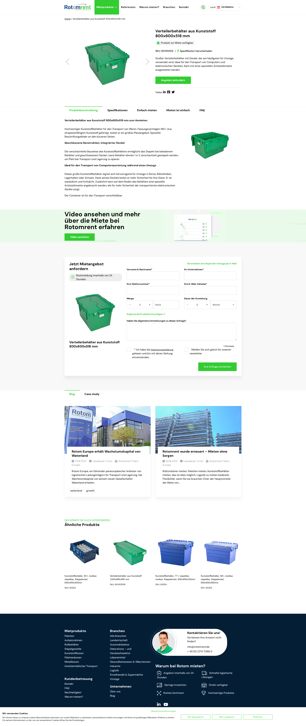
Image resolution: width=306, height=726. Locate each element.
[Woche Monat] (223, 305)
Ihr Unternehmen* (194, 269)
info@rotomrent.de (198, 646)
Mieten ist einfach (178, 110)
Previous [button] (68, 61)
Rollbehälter (72, 644)
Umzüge (114, 679)
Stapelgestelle (73, 649)
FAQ (202, 110)
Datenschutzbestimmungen (163, 711)
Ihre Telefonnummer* (138, 284)
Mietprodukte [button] (105, 7)
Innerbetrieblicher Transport (81, 666)
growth (90, 490)
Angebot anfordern (173, 80)
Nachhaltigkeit (73, 692)
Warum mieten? (149, 7)
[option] (108, 61)
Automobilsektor (119, 644)
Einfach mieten (147, 110)
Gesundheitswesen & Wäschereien (130, 661)
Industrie (115, 666)
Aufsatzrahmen (73, 640)
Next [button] (147, 61)
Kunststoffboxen (74, 653)
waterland (76, 490)
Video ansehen (79, 237)
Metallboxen (72, 661)
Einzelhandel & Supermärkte (126, 674)
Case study (91, 394)
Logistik (114, 670)
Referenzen (128, 7)
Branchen (169, 7)
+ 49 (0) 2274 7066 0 (199, 651)
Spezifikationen (117, 110)
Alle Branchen (118, 636)
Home (68, 18)
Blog (72, 394)
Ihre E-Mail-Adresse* (195, 284)
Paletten (69, 636)
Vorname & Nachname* (139, 269)
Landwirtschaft (118, 640)
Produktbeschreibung (83, 110)
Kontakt (184, 7)
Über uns (115, 691)
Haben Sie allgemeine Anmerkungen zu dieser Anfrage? (156, 320)
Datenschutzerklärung (162, 349)
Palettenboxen (73, 657)
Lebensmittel (117, 657)
